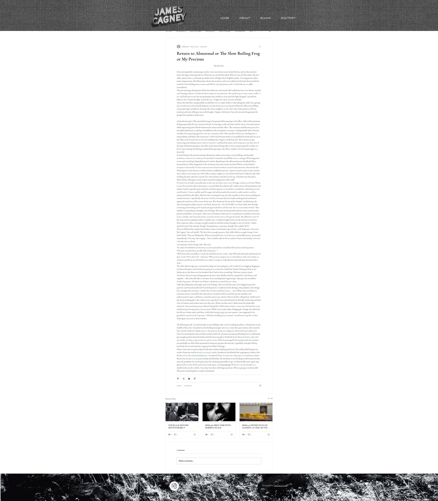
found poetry (180, 31)
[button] (270, 31)
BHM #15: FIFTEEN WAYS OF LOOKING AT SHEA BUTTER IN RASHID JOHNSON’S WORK (255, 426)
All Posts (168, 31)
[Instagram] (174, 486)
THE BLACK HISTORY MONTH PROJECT (178, 426)
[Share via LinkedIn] (189, 378)
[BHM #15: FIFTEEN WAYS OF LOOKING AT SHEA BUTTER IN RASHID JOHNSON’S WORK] (256, 412)
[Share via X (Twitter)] (183, 378)
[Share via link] (195, 378)
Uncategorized (240, 31)
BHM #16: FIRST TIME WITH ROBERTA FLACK (218, 426)
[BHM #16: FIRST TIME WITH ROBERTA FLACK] (219, 412)
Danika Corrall (280, 485)
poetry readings (195, 31)
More (251, 31)
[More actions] (259, 46)
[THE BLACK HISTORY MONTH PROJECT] (182, 412)
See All (270, 398)
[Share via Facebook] (178, 378)
